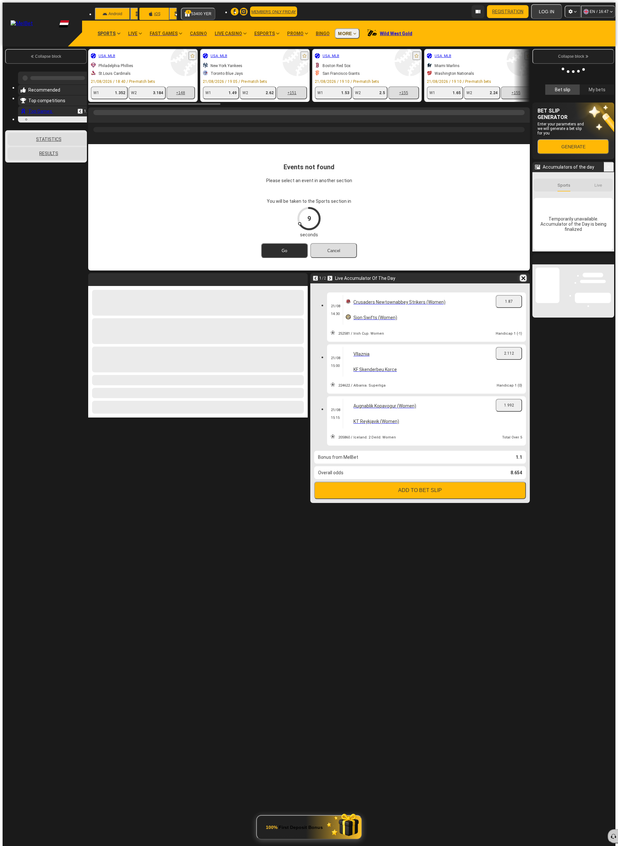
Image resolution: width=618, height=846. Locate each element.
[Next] (329, 278)
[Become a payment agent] (478, 11)
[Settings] (573, 11)
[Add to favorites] (192, 56)
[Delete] (523, 278)
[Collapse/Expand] (609, 253)
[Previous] (80, 108)
